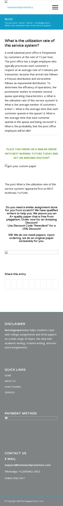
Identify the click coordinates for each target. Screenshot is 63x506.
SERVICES (10, 392)
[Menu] (53, 7)
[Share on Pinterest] (26, 284)
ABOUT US (10, 381)
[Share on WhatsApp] (20, 284)
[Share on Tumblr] (37, 284)
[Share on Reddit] (49, 284)
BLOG (9, 19)
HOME (8, 375)
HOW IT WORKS (13, 386)
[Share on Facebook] (8, 284)
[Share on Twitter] (14, 284)
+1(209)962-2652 (29, 471)
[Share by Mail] (55, 284)
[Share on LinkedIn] (31, 284)
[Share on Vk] (43, 284)
